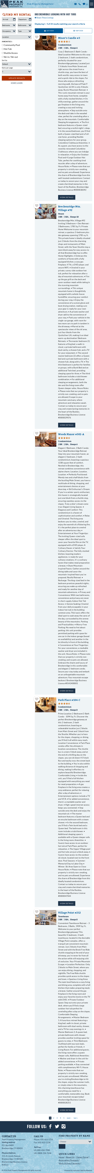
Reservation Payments (69, 1160)
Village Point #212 (69, 912)
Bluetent (89, 1170)
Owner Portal (82, 1157)
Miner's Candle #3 (69, 38)
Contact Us (9, 1136)
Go (62, 1146)
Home (61, 1157)
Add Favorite (37, 37)
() (86, 4)
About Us (70, 1157)
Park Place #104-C (69, 700)
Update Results (17, 78)
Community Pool (12, 45)
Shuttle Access (11, 53)
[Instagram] (64, 1126)
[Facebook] (50, 1126)
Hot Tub (8, 49)
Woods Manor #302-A (71, 434)
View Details (66, 197)
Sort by (4, 60)
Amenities (7, 42)
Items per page (7, 68)
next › (69, 1118)
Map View (79, 31)
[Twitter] (57, 1126)
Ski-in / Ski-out (11, 57)
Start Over (17, 83)
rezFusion (76, 1170)
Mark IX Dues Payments (69, 1163)
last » (76, 1118)
